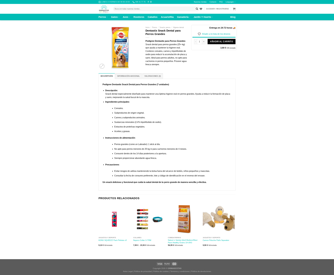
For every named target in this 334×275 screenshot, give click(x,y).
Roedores (138, 17)
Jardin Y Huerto (202, 17)
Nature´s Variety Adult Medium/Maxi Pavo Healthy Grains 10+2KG (182, 241)
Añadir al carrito (221, 41)
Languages (230, 2)
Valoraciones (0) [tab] (152, 76)
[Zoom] (102, 66)
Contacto (213, 2)
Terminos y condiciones (180, 271)
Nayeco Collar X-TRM (142, 240)
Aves (125, 17)
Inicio (147, 27)
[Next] (235, 227)
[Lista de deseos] (201, 9)
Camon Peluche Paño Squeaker (216, 240)
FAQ (221, 2)
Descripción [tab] (107, 76)
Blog (232, 17)
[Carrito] (234, 9)
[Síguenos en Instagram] (151, 2)
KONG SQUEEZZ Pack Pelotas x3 (113, 240)
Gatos (114, 17)
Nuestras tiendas (200, 2)
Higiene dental (178, 27)
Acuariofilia (167, 17)
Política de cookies (161, 271)
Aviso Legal (128, 271)
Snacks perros (165, 27)
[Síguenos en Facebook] (148, 2)
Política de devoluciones (201, 271)
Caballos (152, 17)
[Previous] (99, 227)
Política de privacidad (143, 271)
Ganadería (183, 17)
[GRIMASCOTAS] (104, 9)
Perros (102, 17)
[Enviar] (197, 9)
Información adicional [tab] (128, 76)
